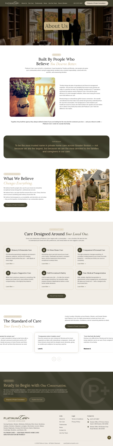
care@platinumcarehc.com (70, 443)
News (45, 3)
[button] (54, 359)
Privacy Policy (76, 421)
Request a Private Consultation (96, 3)
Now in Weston (62, 3)
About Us (24, 3)
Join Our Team (52, 3)
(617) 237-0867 (78, 3)
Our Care (31, 3)
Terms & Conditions (77, 419)
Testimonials (38, 3)
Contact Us (62, 430)
